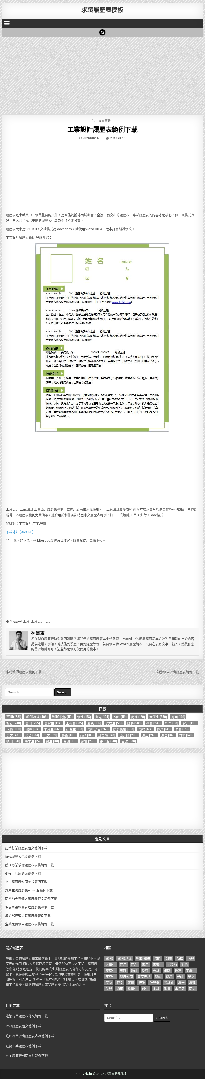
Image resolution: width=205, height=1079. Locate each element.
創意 (102, 716)
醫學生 (33, 741)
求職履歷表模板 (103, 9)
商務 (138, 716)
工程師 (74, 723)
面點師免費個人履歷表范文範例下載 (31, 899)
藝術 (69, 735)
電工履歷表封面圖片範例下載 (26, 882)
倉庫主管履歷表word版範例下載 (29, 890)
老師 (182, 729)
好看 (13, 723)
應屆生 (114, 723)
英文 (13, 735)
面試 (129, 741)
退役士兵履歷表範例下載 (23, 873)
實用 (33, 723)
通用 (13, 741)
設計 (49, 621)
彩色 (94, 723)
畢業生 (53, 729)
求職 (13, 729)
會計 (189, 723)
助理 (120, 716)
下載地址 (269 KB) (20, 532)
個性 (84, 716)
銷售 (88, 741)
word (13, 716)
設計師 (129, 735)
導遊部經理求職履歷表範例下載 (28, 916)
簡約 (145, 729)
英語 (32, 735)
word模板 (62, 716)
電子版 (108, 741)
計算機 (106, 735)
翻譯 (164, 729)
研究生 (74, 729)
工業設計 (37, 621)
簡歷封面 (98, 729)
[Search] (103, 32)
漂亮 (33, 729)
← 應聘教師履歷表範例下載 (22, 672)
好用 (178, 716)
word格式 (37, 716)
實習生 (53, 723)
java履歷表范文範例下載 (23, 856)
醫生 (52, 741)
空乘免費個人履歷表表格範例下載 (29, 924)
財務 (186, 735)
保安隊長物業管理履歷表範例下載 (29, 907)
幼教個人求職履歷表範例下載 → (180, 672)
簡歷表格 (123, 729)
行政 (87, 735)
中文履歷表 (103, 120)
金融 (70, 741)
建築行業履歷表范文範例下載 (26, 848)
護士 (149, 735)
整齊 (171, 723)
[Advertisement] (102, 74)
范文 (50, 735)
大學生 (158, 716)
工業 (26, 621)
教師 (153, 723)
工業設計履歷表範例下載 (103, 129)
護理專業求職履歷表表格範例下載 (29, 865)
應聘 (134, 723)
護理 (167, 735)
